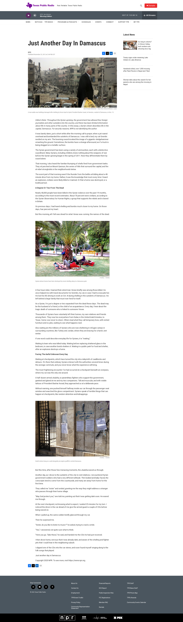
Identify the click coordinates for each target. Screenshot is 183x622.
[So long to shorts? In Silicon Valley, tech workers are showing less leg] (130, 45)
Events (98, 22)
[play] (28, 15)
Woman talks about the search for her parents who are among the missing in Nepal (137, 82)
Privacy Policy (75, 602)
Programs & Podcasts (67, 22)
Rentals (101, 607)
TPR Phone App (132, 593)
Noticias (38, 22)
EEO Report (103, 588)
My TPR (136, 22)
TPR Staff (130, 583)
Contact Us (74, 588)
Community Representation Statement (80, 607)
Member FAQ (103, 602)
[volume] (35, 15)
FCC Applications (104, 597)
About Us (74, 583)
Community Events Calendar (136, 602)
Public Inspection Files (106, 593)
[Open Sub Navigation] (32, 22)
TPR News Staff (132, 588)
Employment (75, 593)
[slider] (38, 15)
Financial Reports (104, 583)
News (28, 22)
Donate (151, 5)
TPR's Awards (131, 597)
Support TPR (123, 22)
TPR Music (49, 22)
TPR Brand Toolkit (77, 597)
